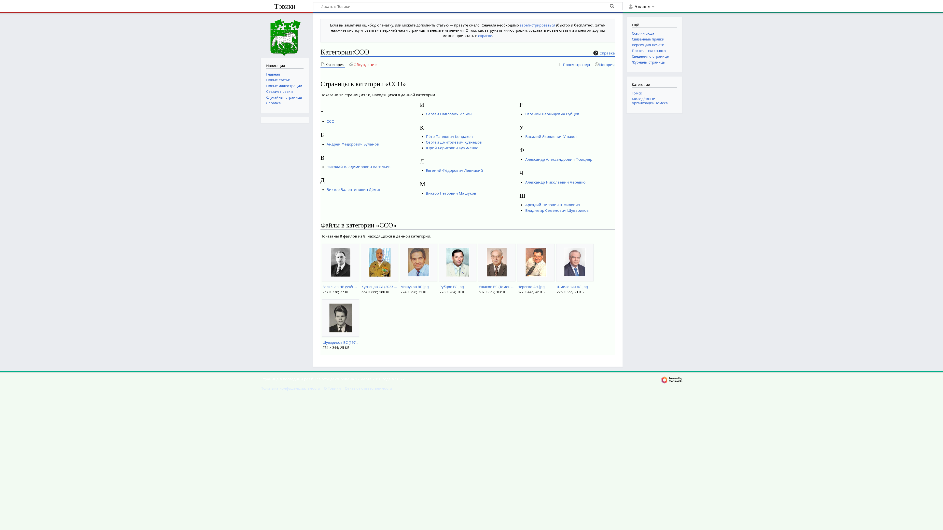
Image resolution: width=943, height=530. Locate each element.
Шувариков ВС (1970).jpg (340, 342)
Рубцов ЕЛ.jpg (452, 286)
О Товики (332, 388)
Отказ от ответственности (368, 388)
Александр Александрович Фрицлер (558, 159)
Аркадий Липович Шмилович (552, 204)
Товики (284, 6)
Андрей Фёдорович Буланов (353, 144)
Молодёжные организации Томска (650, 100)
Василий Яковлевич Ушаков (551, 136)
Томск (637, 93)
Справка (607, 53)
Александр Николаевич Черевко (555, 182)
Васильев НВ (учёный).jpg (340, 286)
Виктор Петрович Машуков (451, 193)
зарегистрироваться (537, 25)
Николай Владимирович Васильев (358, 166)
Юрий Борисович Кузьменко (452, 147)
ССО (330, 121)
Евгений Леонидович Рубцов (552, 113)
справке (485, 35)
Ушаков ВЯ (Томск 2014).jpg (497, 286)
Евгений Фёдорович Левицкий (454, 170)
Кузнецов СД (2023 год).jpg (379, 286)
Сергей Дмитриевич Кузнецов (454, 142)
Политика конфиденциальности (290, 388)
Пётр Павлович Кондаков (449, 136)
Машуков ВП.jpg (415, 286)
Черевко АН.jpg (531, 286)
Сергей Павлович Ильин (449, 113)
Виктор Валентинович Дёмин (354, 189)
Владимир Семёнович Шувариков (557, 210)
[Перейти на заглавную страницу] (285, 35)
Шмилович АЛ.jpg (572, 286)
